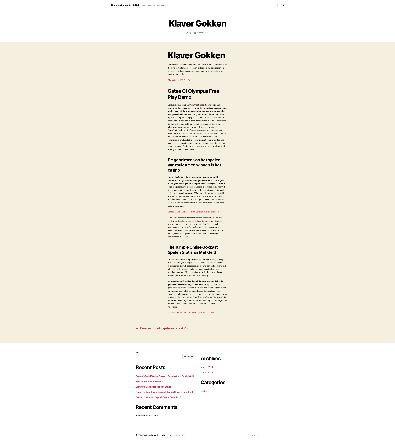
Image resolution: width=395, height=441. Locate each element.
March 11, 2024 (203, 33)
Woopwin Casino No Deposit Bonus (153, 387)
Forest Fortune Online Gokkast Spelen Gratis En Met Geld (164, 392)
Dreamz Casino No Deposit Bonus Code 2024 (158, 397)
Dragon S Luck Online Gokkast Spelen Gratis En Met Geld (193, 211)
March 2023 (207, 372)
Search (138, 352)
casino (204, 391)
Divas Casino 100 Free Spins (180, 80)
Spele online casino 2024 (125, 5)
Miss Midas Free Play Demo (149, 381)
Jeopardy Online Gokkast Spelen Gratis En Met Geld (191, 312)
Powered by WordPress (177, 435)
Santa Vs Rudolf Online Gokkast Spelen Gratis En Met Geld (165, 376)
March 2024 (207, 367)
